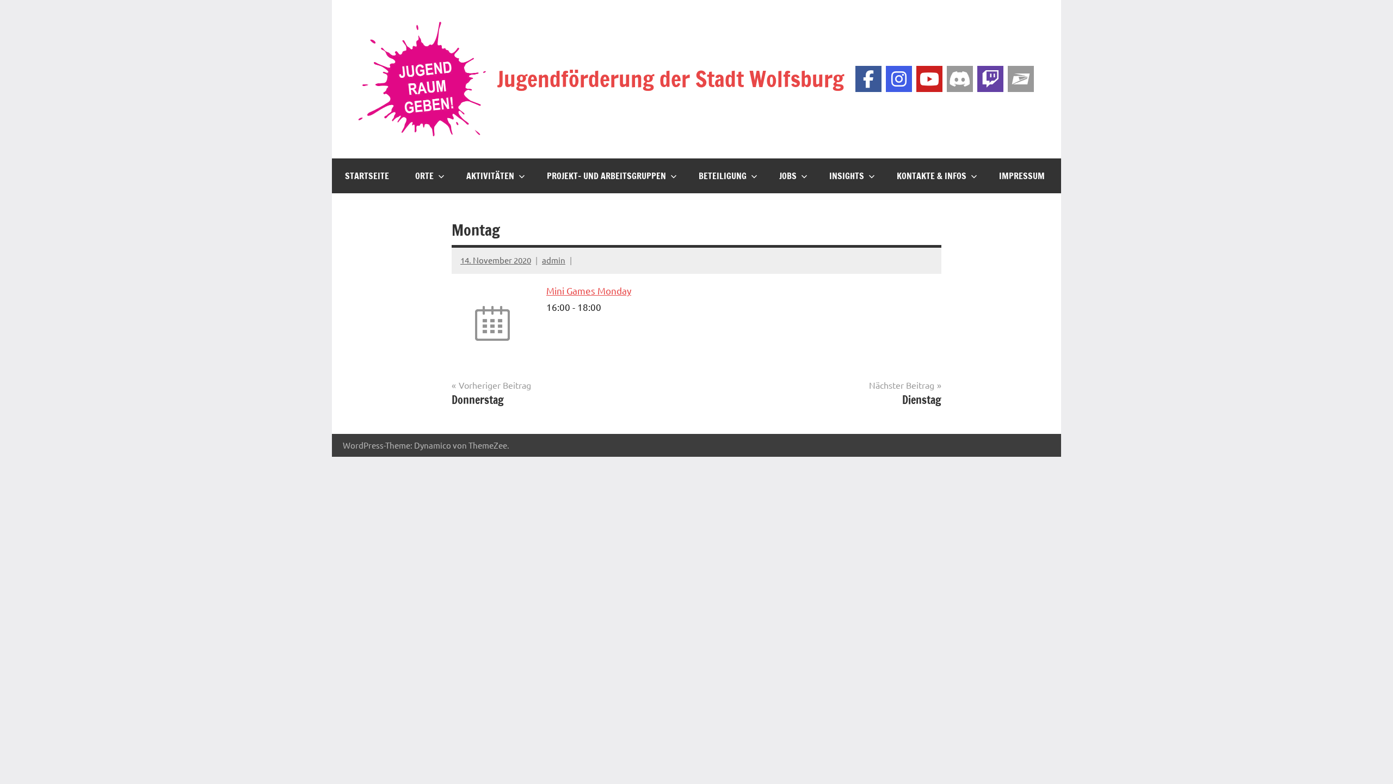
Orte (424, 176)
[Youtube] (929, 79)
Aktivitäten (490, 176)
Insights (846, 176)
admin (553, 260)
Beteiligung (723, 176)
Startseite (367, 176)
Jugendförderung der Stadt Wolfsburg (670, 78)
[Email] (1021, 79)
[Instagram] (899, 79)
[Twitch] (990, 79)
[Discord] (960, 79)
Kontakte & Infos (931, 176)
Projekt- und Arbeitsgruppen (606, 176)
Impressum (1022, 176)
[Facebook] (868, 79)
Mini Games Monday (588, 290)
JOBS (788, 176)
